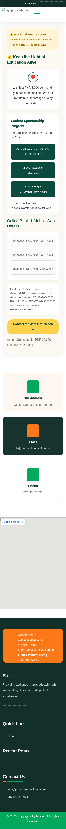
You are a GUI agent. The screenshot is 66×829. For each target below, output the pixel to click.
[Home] (8, 676)
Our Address (33, 398)
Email (33, 442)
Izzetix (40, 816)
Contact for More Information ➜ (33, 327)
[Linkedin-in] (51, 2)
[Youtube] (46, 2)
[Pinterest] (56, 2)
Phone (33, 486)
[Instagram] (61, 2)
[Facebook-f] (41, 2)
